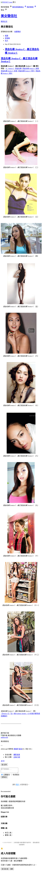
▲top (2, 761)
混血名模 (18, 68)
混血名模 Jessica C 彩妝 (9, 71)
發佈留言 (4, 777)
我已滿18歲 (5, 869)
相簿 (6, 36)
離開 (11, 869)
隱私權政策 (36, 842)
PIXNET (9, 842)
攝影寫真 (16, 755)
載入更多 (4, 764)
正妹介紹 (16, 757)
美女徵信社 (9, 16)
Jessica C (11, 68)
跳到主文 (4, 21)
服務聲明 (21, 844)
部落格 (7, 38)
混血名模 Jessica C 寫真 (30, 68)
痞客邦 (16, 749)
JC (6, 68)
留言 (20, 749)
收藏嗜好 (17, 31)
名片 (6, 40)
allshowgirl (4, 737)
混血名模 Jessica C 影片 (26, 71)
